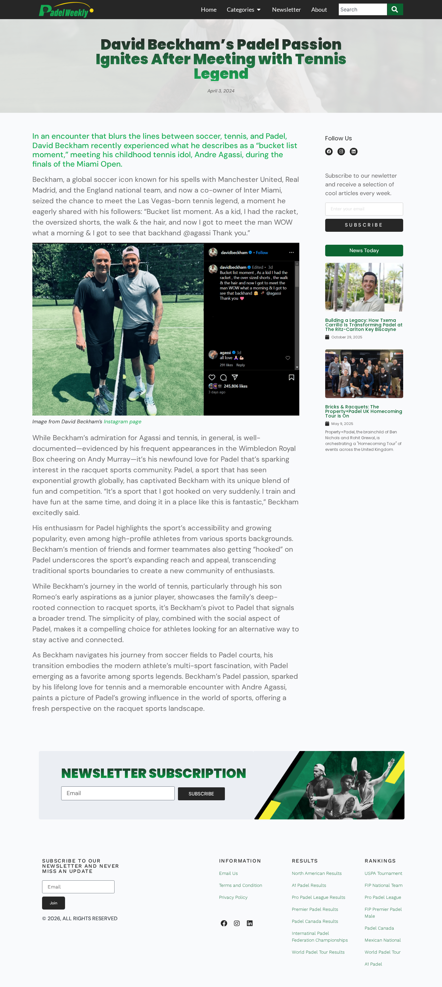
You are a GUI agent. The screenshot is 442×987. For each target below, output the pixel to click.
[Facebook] (329, 151)
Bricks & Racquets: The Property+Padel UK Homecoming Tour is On (363, 411)
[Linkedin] (353, 151)
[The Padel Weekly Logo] (66, 10)
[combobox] (363, 9)
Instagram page (122, 421)
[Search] (395, 9)
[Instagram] (341, 151)
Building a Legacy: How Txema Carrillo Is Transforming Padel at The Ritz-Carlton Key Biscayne (364, 325)
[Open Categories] (259, 9)
